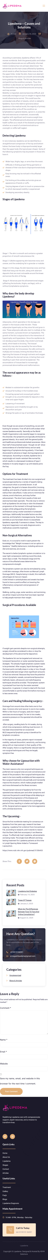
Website (4, 1063)
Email (3, 1051)
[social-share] (19, 861)
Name (3, 1039)
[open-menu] (43, 5)
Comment (5, 1008)
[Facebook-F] (5, 1136)
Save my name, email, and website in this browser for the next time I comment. (20, 1081)
